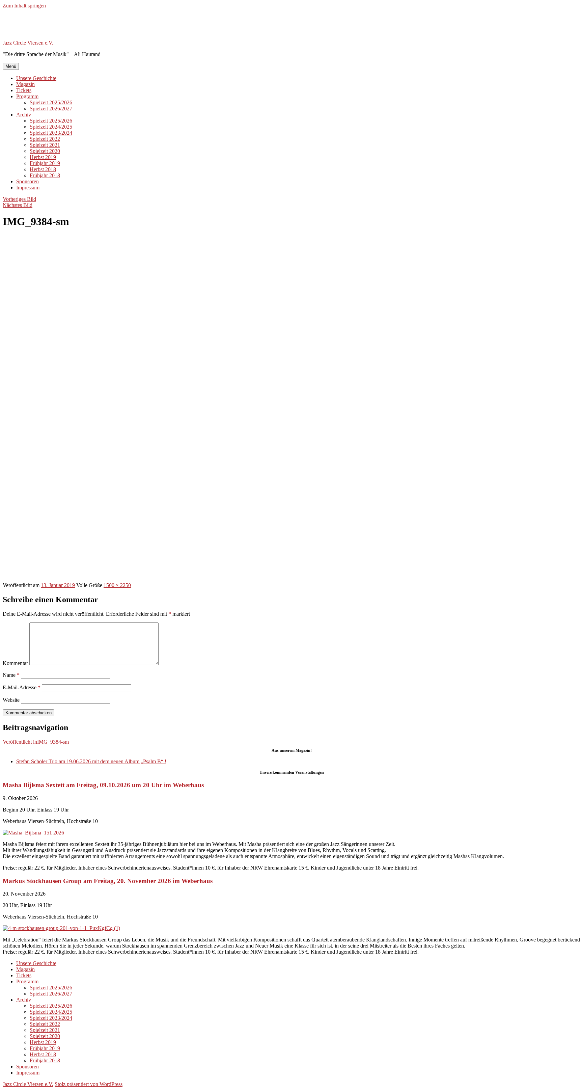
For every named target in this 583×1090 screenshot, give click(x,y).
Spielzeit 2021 (45, 145)
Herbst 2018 (43, 169)
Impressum (27, 187)
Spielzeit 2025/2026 (51, 102)
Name (11, 675)
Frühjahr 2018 (45, 175)
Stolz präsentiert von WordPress (88, 1084)
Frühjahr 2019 (45, 163)
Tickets (23, 90)
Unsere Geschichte (36, 78)
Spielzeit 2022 (45, 139)
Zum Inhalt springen (24, 5)
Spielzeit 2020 (45, 151)
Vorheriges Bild (19, 199)
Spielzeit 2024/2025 (51, 127)
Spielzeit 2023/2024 (51, 133)
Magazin (25, 84)
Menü (10, 66)
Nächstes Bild (17, 205)
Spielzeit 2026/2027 (51, 108)
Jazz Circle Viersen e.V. (28, 43)
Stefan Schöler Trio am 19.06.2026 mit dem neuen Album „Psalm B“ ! (91, 761)
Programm (27, 96)
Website (11, 700)
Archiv (23, 114)
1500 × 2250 (117, 585)
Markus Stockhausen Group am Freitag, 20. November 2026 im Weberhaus (108, 880)
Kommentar (15, 663)
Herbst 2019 (43, 157)
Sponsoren (27, 181)
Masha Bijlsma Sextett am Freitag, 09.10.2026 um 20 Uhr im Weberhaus (103, 785)
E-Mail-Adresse (21, 687)
